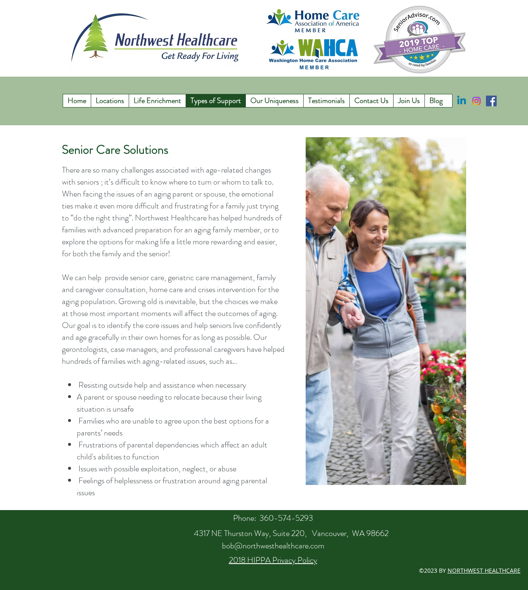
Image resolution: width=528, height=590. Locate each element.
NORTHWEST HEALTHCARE (484, 570)
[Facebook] (491, 101)
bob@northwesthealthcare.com (273, 546)
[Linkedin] (461, 101)
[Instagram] (476, 101)
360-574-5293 (286, 518)
